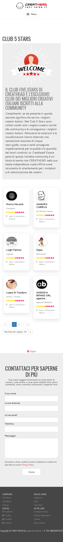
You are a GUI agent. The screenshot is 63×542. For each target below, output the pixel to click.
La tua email (11, 415)
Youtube (8, 519)
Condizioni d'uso (41, 511)
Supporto (38, 497)
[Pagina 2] (28, 324)
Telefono (9, 423)
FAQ (36, 501)
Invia (31, 472)
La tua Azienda (12, 403)
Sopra (32, 351)
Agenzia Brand (34, 530)
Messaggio (10, 435)
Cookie (37, 519)
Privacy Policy (28, 464)
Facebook (8, 511)
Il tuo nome (10, 393)
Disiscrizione (39, 522)
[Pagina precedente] (10, 324)
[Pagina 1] (5, 324)
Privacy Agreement (42, 515)
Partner (5, 505)
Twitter (7, 515)
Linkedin (8, 522)
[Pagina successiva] (23, 324)
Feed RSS (38, 505)
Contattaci (6, 501)
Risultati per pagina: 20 (15, 331)
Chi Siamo (6, 497)
